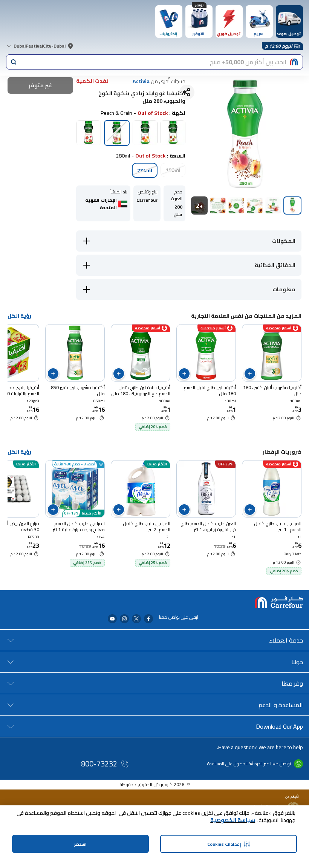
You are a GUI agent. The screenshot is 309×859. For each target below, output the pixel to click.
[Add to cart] (250, 374)
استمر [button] (80, 844)
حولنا (297, 661)
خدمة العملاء (286, 640)
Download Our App (279, 726)
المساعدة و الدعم (281, 705)
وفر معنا (292, 683)
